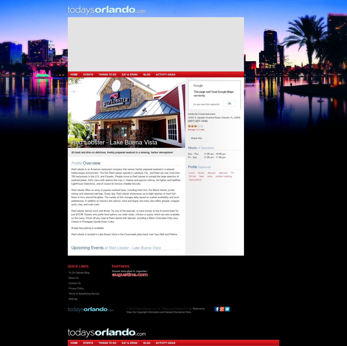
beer (201, 176)
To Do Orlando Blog (79, 272)
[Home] (107, 10)
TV (232, 172)
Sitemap (73, 298)
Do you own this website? (207, 104)
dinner (201, 172)
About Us (74, 277)
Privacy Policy (76, 288)
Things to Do (107, 74)
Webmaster (199, 308)
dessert (211, 172)
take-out (223, 172)
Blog (146, 74)
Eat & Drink (130, 74)
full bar (192, 176)
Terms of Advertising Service (84, 293)
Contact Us (75, 283)
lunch (191, 172)
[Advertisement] (156, 44)
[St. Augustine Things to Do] (130, 273)
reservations (195, 179)
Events (88, 74)
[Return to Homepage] (90, 309)
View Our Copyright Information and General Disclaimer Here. (159, 312)
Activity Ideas (165, 74)
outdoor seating (224, 176)
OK (229, 103)
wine (209, 176)
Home (74, 74)
